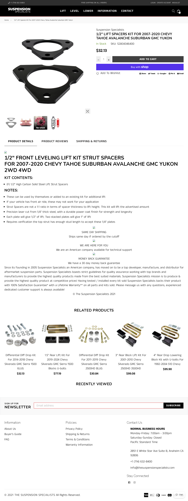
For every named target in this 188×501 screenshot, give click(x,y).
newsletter (18, 406)
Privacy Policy (74, 429)
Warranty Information (79, 445)
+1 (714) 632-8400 (17, 2)
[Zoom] (87, 111)
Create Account (164, 2)
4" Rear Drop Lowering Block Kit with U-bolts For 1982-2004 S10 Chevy (167, 359)
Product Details (20, 141)
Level (74, 11)
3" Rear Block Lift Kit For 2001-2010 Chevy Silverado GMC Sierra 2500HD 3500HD (130, 362)
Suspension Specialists (110, 30)
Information (107, 11)
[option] (48, 71)
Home (6, 20)
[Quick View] (33, 325)
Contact (127, 11)
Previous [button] (8, 72)
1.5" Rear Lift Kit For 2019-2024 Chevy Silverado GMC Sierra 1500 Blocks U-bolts (57, 362)
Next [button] (88, 72)
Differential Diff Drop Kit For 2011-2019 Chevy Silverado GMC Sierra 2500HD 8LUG (94, 362)
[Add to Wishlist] (33, 331)
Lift (63, 11)
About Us (10, 429)
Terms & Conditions (78, 439)
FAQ (6, 439)
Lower (88, 11)
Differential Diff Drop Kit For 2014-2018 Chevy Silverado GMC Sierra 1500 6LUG (21, 362)
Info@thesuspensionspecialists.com (152, 468)
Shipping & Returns (91, 141)
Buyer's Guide (12, 434)
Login (153, 2)
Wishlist (176, 2)
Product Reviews (55, 141)
